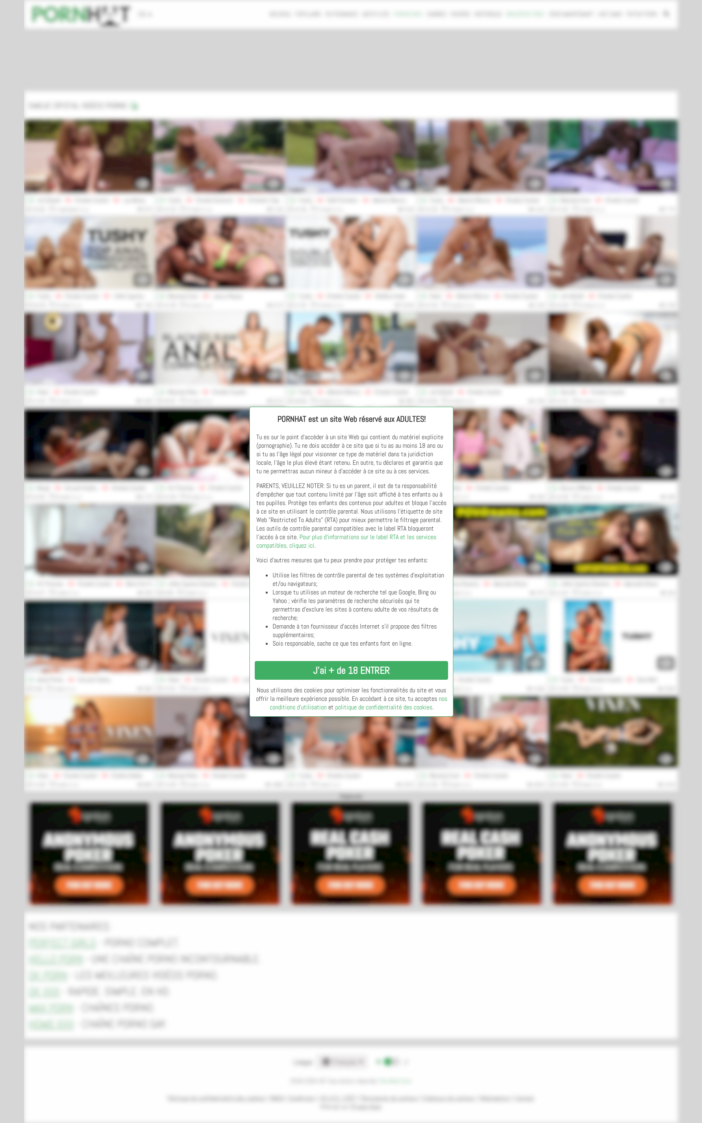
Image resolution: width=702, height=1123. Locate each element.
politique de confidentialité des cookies (383, 707)
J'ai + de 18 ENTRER (351, 670)
